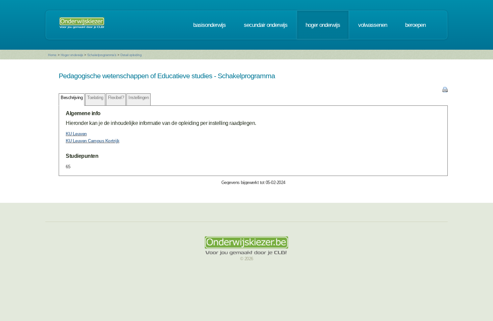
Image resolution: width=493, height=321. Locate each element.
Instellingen (138, 97)
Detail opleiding (131, 55)
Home (52, 55)
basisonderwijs (209, 24)
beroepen (415, 24)
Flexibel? (116, 97)
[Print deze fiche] (445, 90)
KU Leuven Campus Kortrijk (92, 140)
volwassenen (372, 24)
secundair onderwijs (265, 24)
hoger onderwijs (323, 24)
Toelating (95, 97)
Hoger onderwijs (72, 55)
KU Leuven (76, 133)
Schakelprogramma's (101, 55)
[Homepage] (82, 25)
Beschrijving (72, 97)
